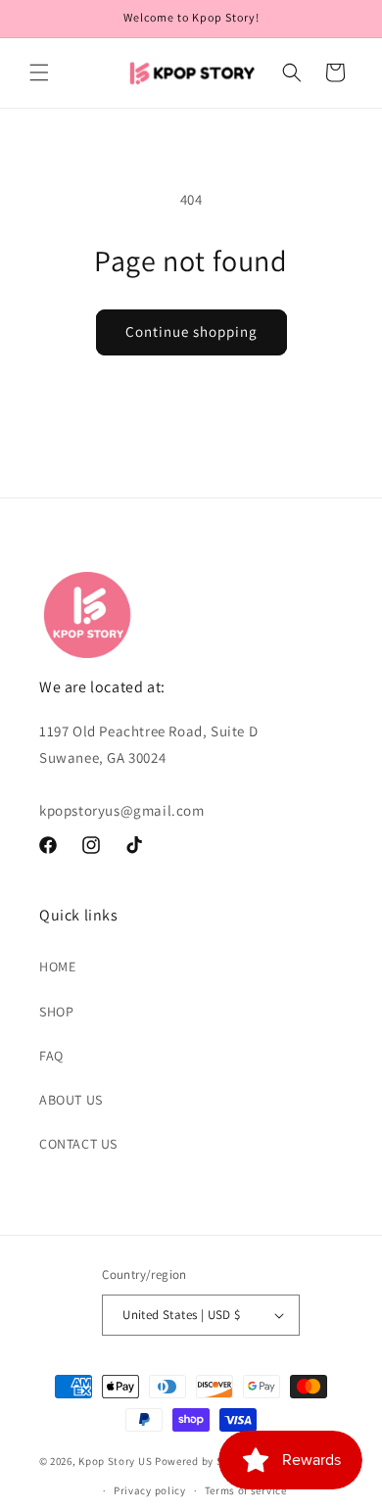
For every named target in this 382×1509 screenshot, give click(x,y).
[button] (39, 72)
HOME (57, 966)
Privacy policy (150, 1490)
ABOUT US (71, 1099)
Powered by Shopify (205, 1461)
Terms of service (246, 1490)
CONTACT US (78, 1144)
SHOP (56, 1011)
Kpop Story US (115, 1461)
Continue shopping (191, 331)
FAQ (51, 1055)
